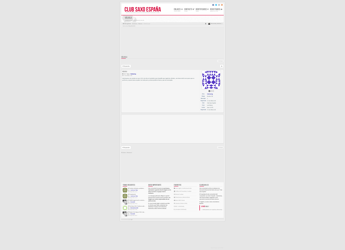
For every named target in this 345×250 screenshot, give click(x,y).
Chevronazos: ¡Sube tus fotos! (182, 197)
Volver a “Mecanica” (127, 152)
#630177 (125, 74)
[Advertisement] (172, 41)
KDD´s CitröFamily (179, 206)
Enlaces (177, 9)
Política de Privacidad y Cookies (183, 191)
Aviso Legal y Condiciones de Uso (183, 188)
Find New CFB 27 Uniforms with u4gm (138, 206)
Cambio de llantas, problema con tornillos (139, 188)
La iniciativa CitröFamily (180, 209)
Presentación (132, 194)
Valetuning (133, 74)
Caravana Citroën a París (181, 203)
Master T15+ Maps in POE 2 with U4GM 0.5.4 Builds (141, 212)
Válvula (124, 57)
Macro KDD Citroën (180, 200)
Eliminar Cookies (179, 194)
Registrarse (215, 9)
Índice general (127, 23)
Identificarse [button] (201, 9)
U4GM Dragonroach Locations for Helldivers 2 (140, 200)
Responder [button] (126, 66)
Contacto (188, 9)
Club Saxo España (143, 9)
